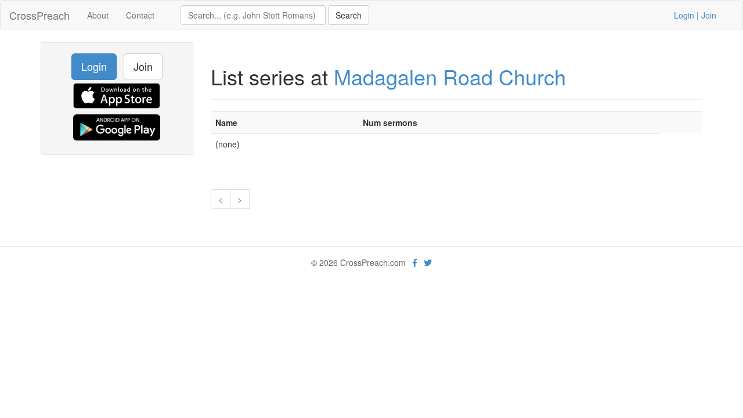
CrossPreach (39, 15)
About (98, 15)
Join (708, 15)
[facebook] (415, 262)
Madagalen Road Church (450, 76)
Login (684, 15)
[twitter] (428, 262)
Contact (140, 15)
